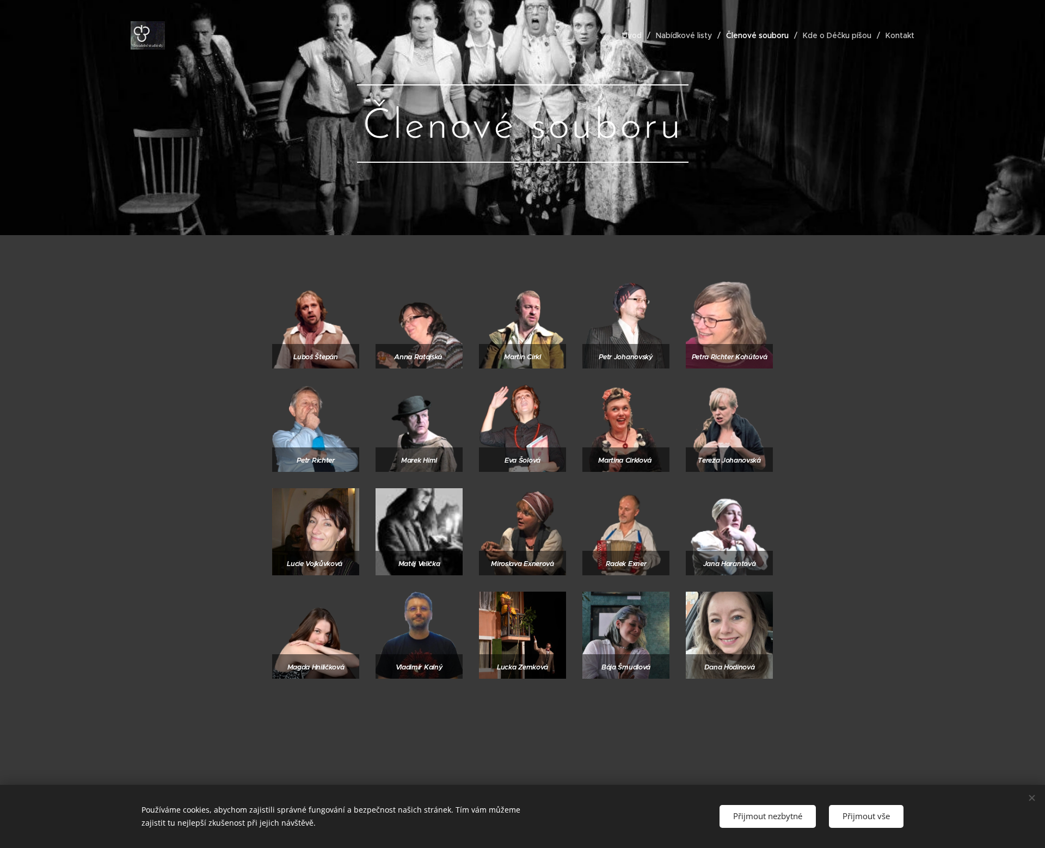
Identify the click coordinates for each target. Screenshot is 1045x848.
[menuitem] (634, 35)
